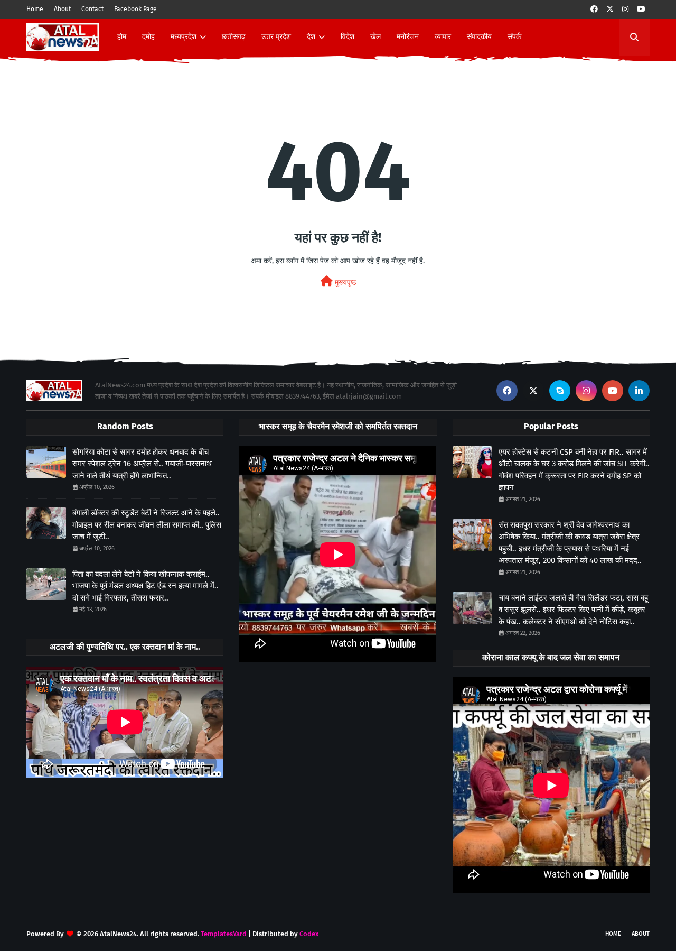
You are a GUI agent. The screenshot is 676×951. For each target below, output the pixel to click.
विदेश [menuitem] (347, 36)
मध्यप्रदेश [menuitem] (183, 36)
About (62, 9)
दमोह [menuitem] (148, 36)
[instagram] (625, 9)
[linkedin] (639, 390)
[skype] (559, 390)
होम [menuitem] (121, 36)
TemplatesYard (224, 934)
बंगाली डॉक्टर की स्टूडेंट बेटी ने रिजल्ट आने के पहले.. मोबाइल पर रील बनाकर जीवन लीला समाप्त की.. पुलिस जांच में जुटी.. (146, 524)
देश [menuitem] (311, 36)
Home (34, 9)
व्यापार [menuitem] (443, 36)
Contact (92, 9)
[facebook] (594, 9)
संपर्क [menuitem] (514, 36)
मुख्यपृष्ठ (344, 282)
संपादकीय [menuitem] (479, 36)
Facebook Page (135, 9)
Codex (309, 934)
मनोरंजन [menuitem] (408, 36)
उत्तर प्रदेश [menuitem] (276, 36)
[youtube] (641, 9)
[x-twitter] (610, 9)
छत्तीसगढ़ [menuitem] (234, 36)
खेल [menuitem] (375, 36)
